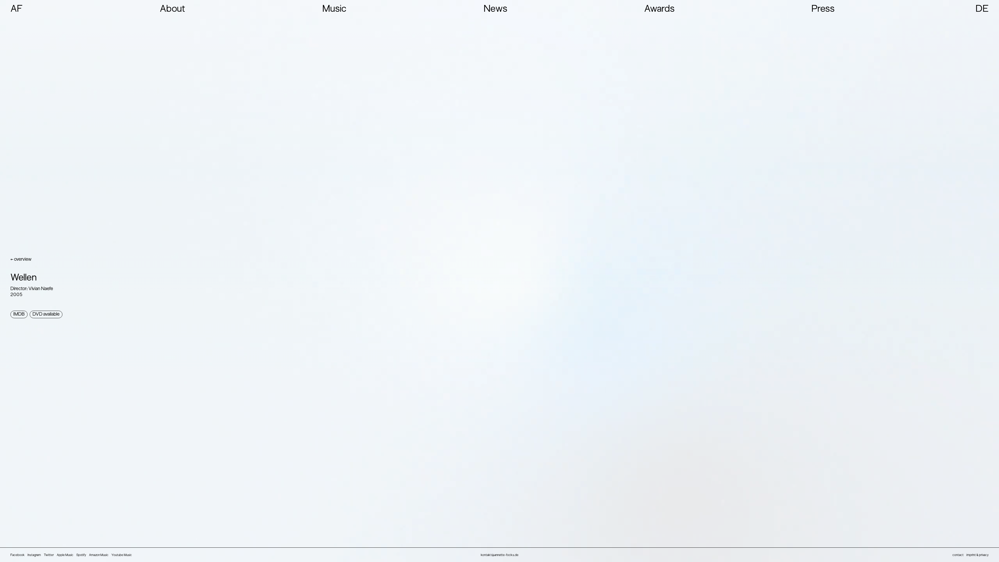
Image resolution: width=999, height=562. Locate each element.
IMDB (19, 314)
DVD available (46, 314)
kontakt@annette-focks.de (499, 555)
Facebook (17, 555)
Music (334, 9)
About (172, 9)
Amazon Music (98, 555)
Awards (659, 9)
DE (982, 9)
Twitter (49, 555)
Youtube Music (121, 555)
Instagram (34, 555)
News (495, 9)
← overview (20, 259)
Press (823, 9)
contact (958, 555)
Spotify (81, 555)
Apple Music (65, 555)
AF (16, 9)
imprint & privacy (977, 555)
